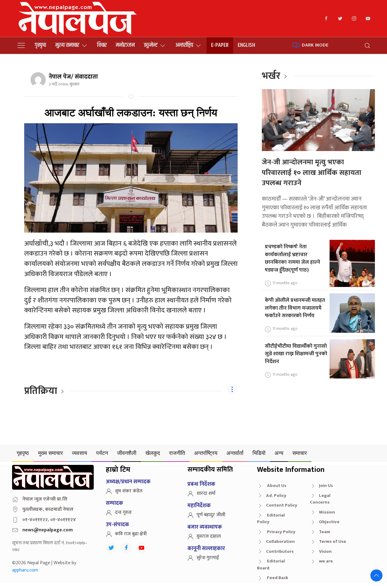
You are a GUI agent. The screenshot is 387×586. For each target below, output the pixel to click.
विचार (102, 45)
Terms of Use (332, 541)
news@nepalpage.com (47, 530)
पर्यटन (102, 453)
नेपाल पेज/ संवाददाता (73, 77)
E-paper (220, 45)
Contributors (280, 551)
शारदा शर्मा (206, 493)
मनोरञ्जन (125, 45)
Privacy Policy (280, 532)
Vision (325, 551)
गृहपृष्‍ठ (40, 45)
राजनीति (177, 453)
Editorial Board (271, 564)
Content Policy (281, 505)
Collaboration (280, 541)
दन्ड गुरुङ (123, 512)
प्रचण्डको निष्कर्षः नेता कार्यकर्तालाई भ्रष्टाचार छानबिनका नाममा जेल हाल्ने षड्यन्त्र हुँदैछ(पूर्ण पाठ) (292, 258)
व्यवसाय (79, 453)
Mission (327, 512)
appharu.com (25, 570)
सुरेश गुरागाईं (208, 558)
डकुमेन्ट (151, 45)
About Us (276, 485)
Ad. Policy (276, 495)
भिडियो (258, 453)
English (246, 45)
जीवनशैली (126, 453)
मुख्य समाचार (67, 45)
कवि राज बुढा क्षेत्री (131, 534)
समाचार (299, 453)
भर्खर (271, 76)
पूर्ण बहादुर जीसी (211, 515)
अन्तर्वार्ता (234, 453)
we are (326, 561)
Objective (329, 522)
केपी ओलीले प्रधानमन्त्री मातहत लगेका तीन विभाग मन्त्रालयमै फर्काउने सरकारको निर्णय (295, 308)
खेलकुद (152, 453)
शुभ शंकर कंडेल (128, 491)
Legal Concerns (320, 499)
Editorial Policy (271, 518)
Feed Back (277, 577)
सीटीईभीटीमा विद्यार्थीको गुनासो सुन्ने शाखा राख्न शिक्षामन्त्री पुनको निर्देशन (296, 354)
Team (324, 532)
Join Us (326, 485)
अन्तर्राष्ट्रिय (184, 45)
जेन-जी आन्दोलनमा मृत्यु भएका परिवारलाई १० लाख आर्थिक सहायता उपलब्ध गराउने (311, 172)
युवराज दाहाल (209, 536)
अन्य (279, 453)
